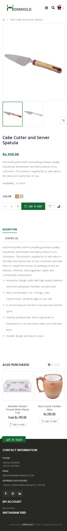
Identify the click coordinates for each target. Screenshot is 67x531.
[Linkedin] (20, 493)
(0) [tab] (11, 238)
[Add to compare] (58, 206)
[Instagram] (13, 493)
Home (4, 20)
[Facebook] (6, 493)
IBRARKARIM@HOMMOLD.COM (18, 475)
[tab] (10, 229)
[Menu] (46, 7)
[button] (49, 365)
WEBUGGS (27, 524)
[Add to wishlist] (50, 206)
